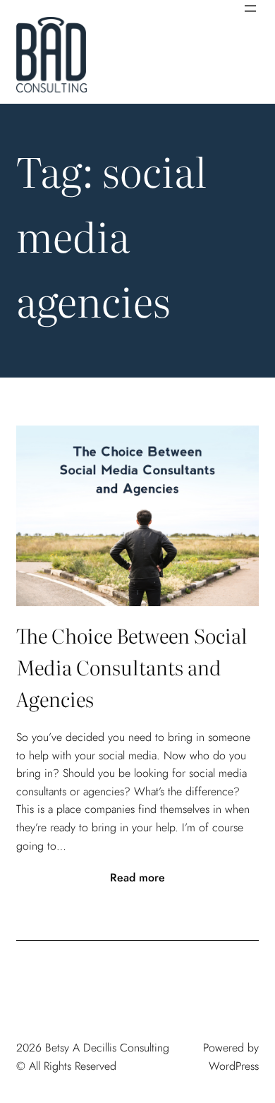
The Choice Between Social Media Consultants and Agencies (132, 666)
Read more (137, 878)
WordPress (234, 1066)
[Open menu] (250, 8)
